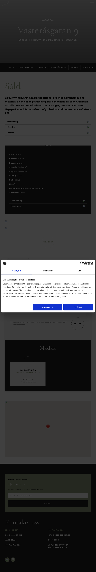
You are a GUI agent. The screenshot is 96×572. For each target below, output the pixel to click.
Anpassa (46, 307)
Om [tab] (79, 271)
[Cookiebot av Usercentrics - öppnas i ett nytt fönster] (82, 263)
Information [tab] (48, 271)
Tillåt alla (78, 307)
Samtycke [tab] (16, 271)
